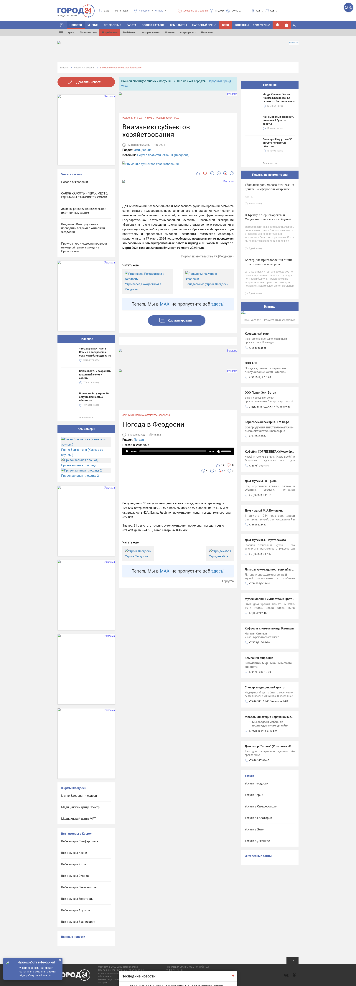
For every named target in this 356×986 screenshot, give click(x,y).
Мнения (93, 25)
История (169, 32)
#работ (151, 118)
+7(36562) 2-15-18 (259, 612)
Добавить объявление (196, 10)
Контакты (242, 25)
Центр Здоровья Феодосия (79, 795)
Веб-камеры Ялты (73, 864)
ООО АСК (251, 363)
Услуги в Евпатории (258, 818)
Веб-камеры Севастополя (79, 887)
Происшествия (88, 32)
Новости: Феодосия (84, 67)
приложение (261, 25)
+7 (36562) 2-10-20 (260, 377)
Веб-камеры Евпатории (77, 899)
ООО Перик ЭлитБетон (260, 392)
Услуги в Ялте (254, 829)
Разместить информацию (279, 320)
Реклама (294, 42)
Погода (139, 439)
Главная (64, 67)
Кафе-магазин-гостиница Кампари (269, 628)
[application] (178, 451)
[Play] (127, 451)
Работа (131, 25)
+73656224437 (257, 524)
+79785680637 (257, 436)
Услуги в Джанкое (257, 841)
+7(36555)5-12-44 (259, 583)
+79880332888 (257, 347)
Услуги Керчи (254, 795)
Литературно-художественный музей (271, 569)
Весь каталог (252, 320)
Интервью (207, 32)
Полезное (86, 339)
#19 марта (140, 118)
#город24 (164, 415)
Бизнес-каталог (153, 25)
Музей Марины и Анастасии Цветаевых (273, 599)
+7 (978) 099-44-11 (260, 465)
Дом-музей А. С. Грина (261, 481)
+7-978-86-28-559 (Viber (263, 730)
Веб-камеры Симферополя (79, 841)
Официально (142, 150)
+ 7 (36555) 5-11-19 (260, 495)
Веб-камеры (178, 25)
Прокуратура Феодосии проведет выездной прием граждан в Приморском (84, 247)
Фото (225, 25)
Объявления (112, 25)
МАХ (164, 304)
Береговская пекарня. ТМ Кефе (267, 422)
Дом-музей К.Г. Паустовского (265, 540)
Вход (106, 10)
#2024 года (172, 118)
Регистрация (122, 10)
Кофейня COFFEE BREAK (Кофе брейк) (271, 451)
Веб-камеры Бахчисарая (78, 922)
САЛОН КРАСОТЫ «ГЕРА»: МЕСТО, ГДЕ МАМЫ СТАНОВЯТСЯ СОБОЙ (84, 195)
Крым (71, 32)
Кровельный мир (257, 333)
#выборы (127, 118)
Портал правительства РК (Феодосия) (163, 155)
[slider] (226, 451)
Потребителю (110, 32)
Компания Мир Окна (259, 658)
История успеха (150, 32)
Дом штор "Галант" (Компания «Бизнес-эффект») (279, 746)
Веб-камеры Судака (75, 876)
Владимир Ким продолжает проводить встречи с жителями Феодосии (83, 228)
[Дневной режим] (346, 7)
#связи (160, 118)
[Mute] (218, 451)
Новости (76, 25)
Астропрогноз (188, 32)
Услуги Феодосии (256, 783)
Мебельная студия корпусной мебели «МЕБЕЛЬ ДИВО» (283, 717)
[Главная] (62, 25)
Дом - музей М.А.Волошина (264, 510)
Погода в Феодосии (74, 182)
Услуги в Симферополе (260, 806)
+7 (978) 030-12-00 (260, 671)
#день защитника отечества (140, 415)
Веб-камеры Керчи (74, 853)
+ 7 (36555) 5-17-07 (260, 554)
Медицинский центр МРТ (78, 818)
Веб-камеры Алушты (75, 910)
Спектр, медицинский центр (264, 687)
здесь (217, 304)
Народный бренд (204, 25)
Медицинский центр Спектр (80, 807)
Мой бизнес (129, 32)
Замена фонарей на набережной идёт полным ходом (83, 211)
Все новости (86, 417)
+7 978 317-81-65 (259, 760)
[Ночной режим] (351, 7)
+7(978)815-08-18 (259, 642)
